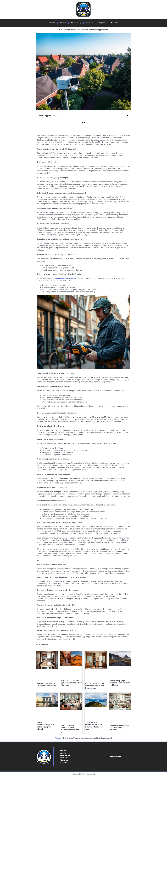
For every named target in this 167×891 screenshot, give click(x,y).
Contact (114, 23)
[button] (128, 116)
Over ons (89, 23)
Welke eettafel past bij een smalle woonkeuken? (47, 684)
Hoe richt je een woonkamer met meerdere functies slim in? (70, 728)
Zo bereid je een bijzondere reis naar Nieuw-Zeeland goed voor (93, 725)
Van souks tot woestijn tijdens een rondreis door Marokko (71, 683)
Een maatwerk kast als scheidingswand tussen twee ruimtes (94, 685)
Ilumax (52, 23)
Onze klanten (115, 756)
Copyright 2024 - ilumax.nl (83, 774)
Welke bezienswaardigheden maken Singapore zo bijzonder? (45, 725)
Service (63, 23)
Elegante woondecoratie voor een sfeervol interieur (119, 727)
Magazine (102, 23)
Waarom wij (76, 23)
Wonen (58, 738)
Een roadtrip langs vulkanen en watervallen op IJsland (120, 683)
